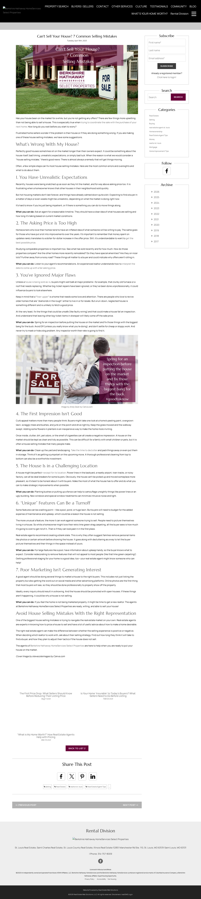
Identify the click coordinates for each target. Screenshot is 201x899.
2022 (156, 213)
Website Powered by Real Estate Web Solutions (100, 890)
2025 (156, 197)
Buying (152, 123)
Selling (48, 786)
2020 (156, 224)
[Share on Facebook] (61, 776)
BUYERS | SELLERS (82, 6)
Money (152, 139)
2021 (156, 219)
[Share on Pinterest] (82, 776)
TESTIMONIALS (159, 6)
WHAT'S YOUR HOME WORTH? (149, 13)
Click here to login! (166, 77)
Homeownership (155, 131)
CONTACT (102, 6)
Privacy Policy (89, 879)
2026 (156, 191)
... (109, 786)
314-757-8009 (105, 853)
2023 (156, 208)
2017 (156, 241)
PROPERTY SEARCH (56, 6)
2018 (156, 235)
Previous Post (27, 805)
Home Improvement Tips (159, 151)
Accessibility (101, 879)
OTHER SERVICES (122, 6)
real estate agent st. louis (159, 127)
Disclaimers (116, 894)
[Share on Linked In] (93, 776)
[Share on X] (72, 776)
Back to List (76, 748)
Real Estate (60, 786)
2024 (156, 202)
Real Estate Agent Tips (96, 786)
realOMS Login (127, 894)
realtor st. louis (76, 786)
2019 (156, 230)
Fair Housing (112, 879)
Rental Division (179, 13)
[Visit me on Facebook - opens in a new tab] (167, 171)
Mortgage (153, 147)
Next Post (129, 805)
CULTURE (141, 6)
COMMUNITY (179, 6)
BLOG (193, 6)
